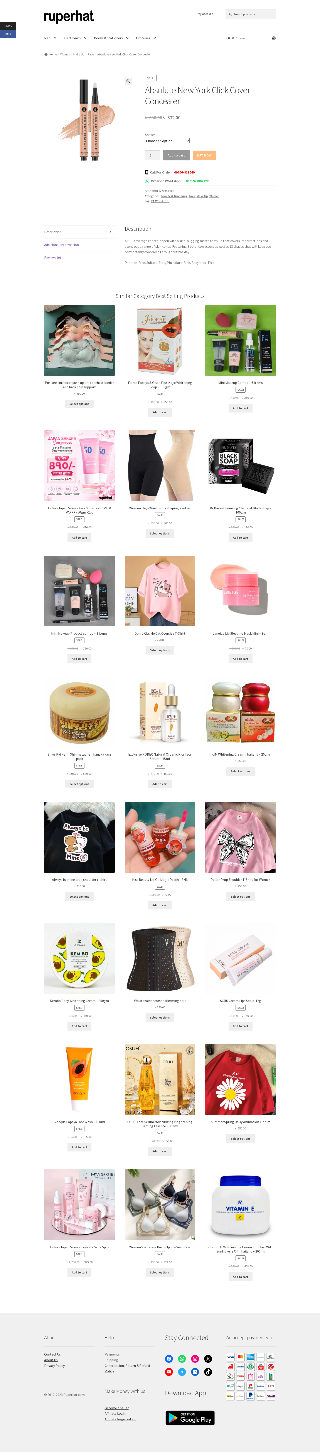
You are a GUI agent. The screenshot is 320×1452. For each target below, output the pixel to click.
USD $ (10, 26)
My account (205, 14)
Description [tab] (53, 232)
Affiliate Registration (120, 1419)
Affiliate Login (115, 1413)
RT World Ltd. (160, 201)
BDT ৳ (10, 34)
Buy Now (204, 155)
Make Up (78, 54)
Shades (150, 134)
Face (91, 54)
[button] (128, 81)
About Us (51, 1360)
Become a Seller (117, 1408)
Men (47, 38)
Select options (79, 404)
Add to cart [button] (160, 412)
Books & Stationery (108, 38)
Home (53, 54)
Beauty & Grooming (174, 196)
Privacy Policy (54, 1365)
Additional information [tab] (61, 244)
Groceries (143, 38)
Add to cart (176, 155)
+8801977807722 (196, 181)
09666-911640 (184, 172)
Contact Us (52, 1354)
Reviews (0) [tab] (52, 257)
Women (65, 54)
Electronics (72, 38)
